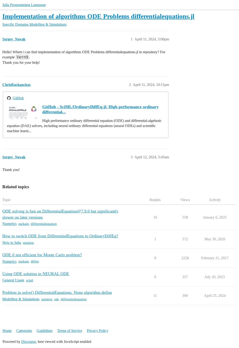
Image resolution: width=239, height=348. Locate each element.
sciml (29, 280)
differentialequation (44, 224)
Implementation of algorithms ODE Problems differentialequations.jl (98, 16)
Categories (24, 331)
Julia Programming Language (24, 5)
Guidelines (45, 331)
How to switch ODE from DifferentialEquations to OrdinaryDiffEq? (60, 236)
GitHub (18, 98)
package (23, 224)
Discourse (28, 342)
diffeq (35, 261)
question (28, 243)
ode (56, 299)
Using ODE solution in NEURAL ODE (35, 273)
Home (7, 331)
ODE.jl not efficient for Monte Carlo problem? (42, 254)
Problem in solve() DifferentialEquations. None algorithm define (57, 292)
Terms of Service (69, 331)
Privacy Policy (97, 331)
